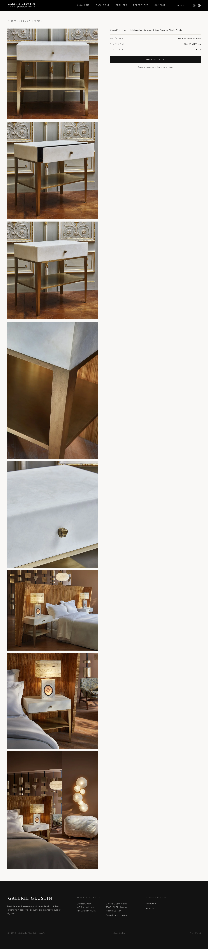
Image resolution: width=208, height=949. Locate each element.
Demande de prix (155, 59)
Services (121, 5)
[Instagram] (194, 5)
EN (182, 5)
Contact (160, 5)
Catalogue (103, 5)
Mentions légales (118, 933)
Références (140, 5)
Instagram (151, 903)
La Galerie (83, 5)
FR (178, 5)
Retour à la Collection (26, 21)
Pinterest (150, 908)
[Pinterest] (199, 5)
